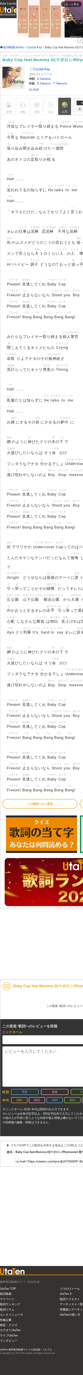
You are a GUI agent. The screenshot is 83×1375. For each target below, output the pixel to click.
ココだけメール (70, 1288)
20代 (37, 1100)
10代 (19, 1100)
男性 (25, 1092)
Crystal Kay (41, 69)
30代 (55, 1100)
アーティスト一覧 (71, 1304)
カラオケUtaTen (10, 1330)
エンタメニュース (11, 1314)
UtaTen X (66, 1293)
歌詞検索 (6, 1293)
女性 (55, 1092)
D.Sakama (43, 78)
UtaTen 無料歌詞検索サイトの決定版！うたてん (26, 1349)
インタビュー (8, 1340)
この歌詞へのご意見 (40, 803)
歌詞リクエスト (70, 1299)
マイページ (7, 1299)
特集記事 (6, 1320)
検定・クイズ (8, 1325)
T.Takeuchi (60, 83)
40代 (72, 1100)
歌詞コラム (7, 1309)
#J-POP (34, 90)
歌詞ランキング (10, 1304)
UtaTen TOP (8, 1288)
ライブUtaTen (9, 1335)
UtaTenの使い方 (70, 1314)
